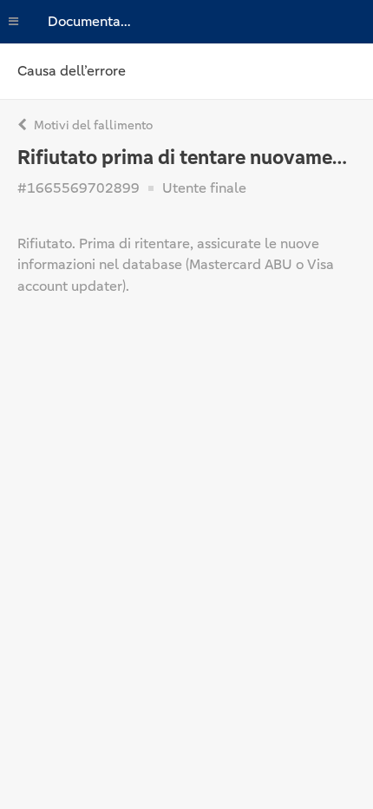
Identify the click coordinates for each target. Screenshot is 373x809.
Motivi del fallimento (92, 125)
